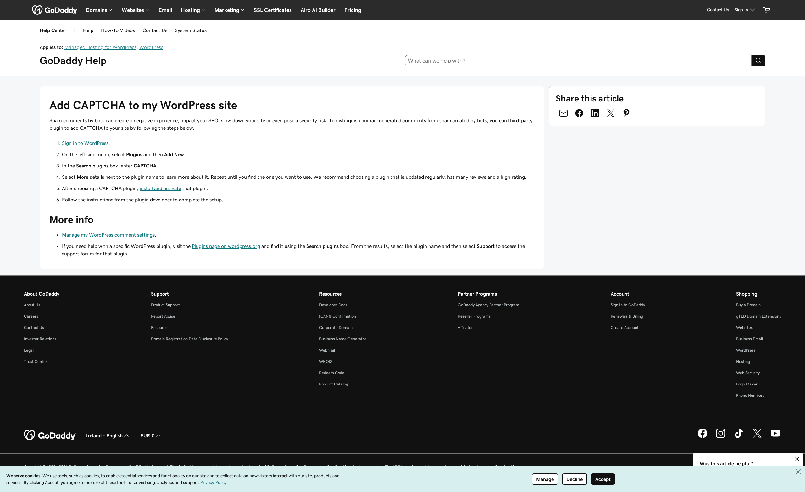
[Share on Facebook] (579, 113)
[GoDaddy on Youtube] (775, 437)
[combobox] (578, 60)
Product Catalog (333, 384)
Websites (744, 327)
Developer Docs (333, 305)
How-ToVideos (118, 30)
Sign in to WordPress (85, 142)
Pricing (352, 10)
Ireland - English (104, 435)
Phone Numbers (750, 395)
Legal (29, 350)
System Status (191, 30)
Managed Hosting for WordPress (100, 47)
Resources (160, 327)
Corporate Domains (336, 327)
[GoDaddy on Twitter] (757, 437)
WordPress (151, 47)
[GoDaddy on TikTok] (739, 437)
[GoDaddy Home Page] (50, 435)
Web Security (748, 373)
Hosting (743, 361)
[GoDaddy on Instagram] (720, 437)
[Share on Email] (563, 113)
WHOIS (325, 361)
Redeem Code (331, 373)
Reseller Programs (474, 316)
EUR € (147, 435)
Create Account (625, 327)
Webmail (327, 350)
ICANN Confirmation (337, 316)
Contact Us (154, 30)
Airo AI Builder (318, 10)
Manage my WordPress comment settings (108, 234)
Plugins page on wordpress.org (226, 246)
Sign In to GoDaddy (628, 305)
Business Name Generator (342, 339)
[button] (797, 459)
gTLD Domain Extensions (758, 316)
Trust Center (35, 361)
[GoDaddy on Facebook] (702, 437)
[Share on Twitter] (611, 113)
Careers (31, 316)
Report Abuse (163, 316)
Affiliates (465, 327)
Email (165, 10)
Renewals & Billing (627, 316)
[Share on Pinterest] (626, 113)
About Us (32, 305)
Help (88, 30)
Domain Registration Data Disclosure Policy (189, 339)
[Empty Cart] (767, 10)
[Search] (758, 60)
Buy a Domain (748, 305)
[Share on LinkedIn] (595, 113)
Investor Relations (40, 339)
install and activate (160, 188)
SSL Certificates (273, 10)
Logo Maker (747, 384)
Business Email (749, 339)
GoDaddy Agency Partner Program (488, 305)
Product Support (165, 305)
